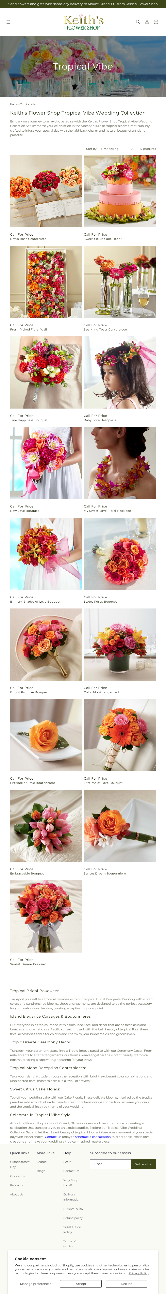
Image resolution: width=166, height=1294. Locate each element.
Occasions (17, 1176)
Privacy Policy (139, 1273)
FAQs (67, 1162)
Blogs (41, 1171)
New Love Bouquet (24, 511)
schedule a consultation (93, 1137)
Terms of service (69, 1243)
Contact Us (71, 1171)
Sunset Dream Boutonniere (105, 873)
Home (14, 104)
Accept (81, 1284)
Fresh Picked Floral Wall (28, 329)
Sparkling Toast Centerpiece (105, 329)
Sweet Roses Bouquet (100, 601)
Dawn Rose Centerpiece (28, 239)
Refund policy (73, 1218)
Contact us (53, 1137)
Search (42, 1162)
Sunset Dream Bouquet (28, 964)
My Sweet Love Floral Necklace (107, 511)
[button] (8, 21)
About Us (16, 1194)
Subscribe (143, 1164)
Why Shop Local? (70, 1182)
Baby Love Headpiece (100, 420)
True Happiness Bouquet (29, 420)
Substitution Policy (72, 1229)
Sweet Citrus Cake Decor (103, 239)
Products (16, 1185)
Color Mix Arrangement (102, 692)
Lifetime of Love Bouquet (103, 783)
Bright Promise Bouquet (29, 692)
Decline (126, 1284)
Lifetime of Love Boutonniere (32, 783)
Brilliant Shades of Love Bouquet (35, 601)
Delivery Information (71, 1197)
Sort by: (91, 149)
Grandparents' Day (20, 1164)
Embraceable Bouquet (27, 873)
